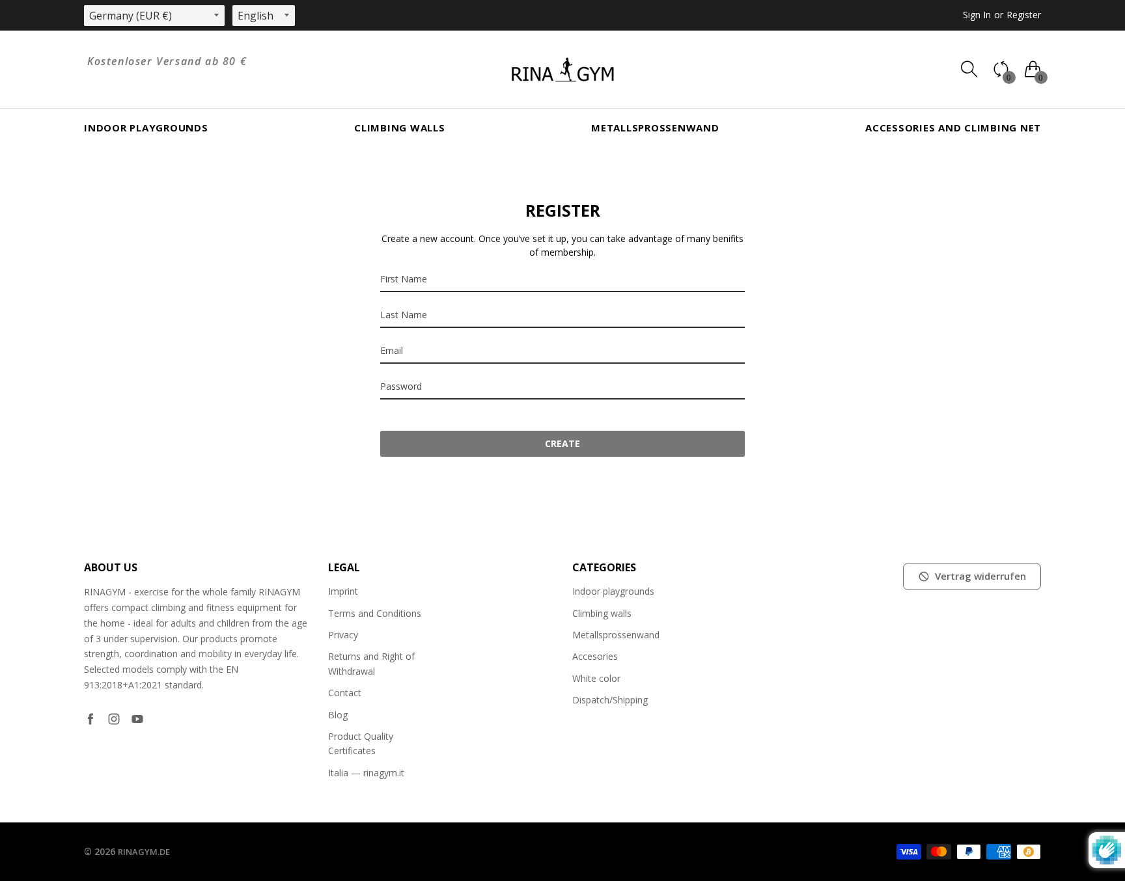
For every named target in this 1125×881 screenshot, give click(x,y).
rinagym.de (144, 852)
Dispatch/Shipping (610, 700)
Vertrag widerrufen (980, 575)
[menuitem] (146, 128)
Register (1024, 14)
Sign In (977, 14)
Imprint (343, 591)
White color (596, 678)
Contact (344, 692)
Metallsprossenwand (655, 127)
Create (562, 443)
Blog (338, 715)
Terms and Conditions (374, 613)
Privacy (343, 635)
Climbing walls (399, 127)
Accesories (595, 656)
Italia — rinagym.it (366, 772)
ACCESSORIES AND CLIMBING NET (953, 127)
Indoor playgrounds (146, 127)
